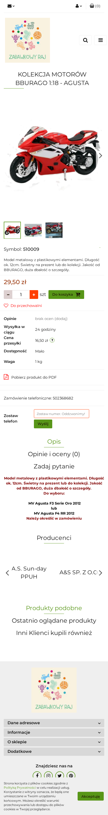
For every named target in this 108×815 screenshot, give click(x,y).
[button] (95, 6)
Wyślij (43, 424)
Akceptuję (90, 796)
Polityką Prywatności (20, 787)
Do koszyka (63, 294)
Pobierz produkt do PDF (34, 377)
